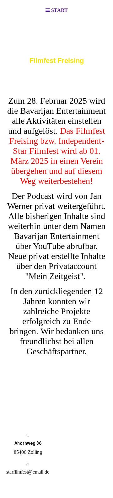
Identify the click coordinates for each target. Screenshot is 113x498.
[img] (56, 52)
